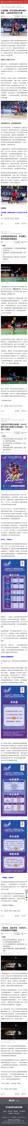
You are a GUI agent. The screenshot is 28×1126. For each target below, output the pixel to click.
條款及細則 (16, 1113)
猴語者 (15, 1088)
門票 (15, 910)
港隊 (16, 405)
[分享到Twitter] (26, 897)
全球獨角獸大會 (11, 1)
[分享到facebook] (26, 893)
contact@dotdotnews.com (21, 1117)
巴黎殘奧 (7, 218)
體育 (2, 242)
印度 (11, 1088)
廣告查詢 (10, 1111)
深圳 (11, 910)
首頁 (5, 1)
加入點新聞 (22, 1111)
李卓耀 (20, 405)
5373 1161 (9, 1117)
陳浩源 (12, 218)
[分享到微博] (26, 899)
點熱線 (4, 1111)
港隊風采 (3, 16)
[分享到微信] (26, 895)
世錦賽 (11, 405)
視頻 (19, 1)
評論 (22, 1)
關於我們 (16, 1111)
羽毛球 (17, 218)
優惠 (19, 910)
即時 (16, 1)
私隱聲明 (11, 1113)
